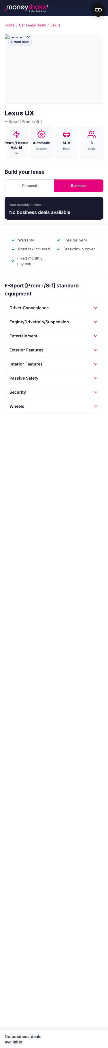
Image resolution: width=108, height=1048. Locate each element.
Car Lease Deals (32, 25)
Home (9, 25)
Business (78, 185)
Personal (29, 185)
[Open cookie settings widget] (98, 10)
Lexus (55, 25)
